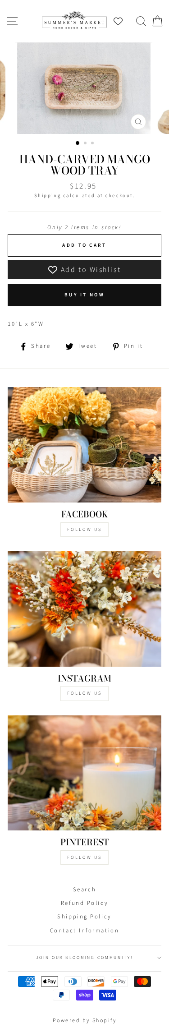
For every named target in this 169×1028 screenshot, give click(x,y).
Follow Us (84, 529)
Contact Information (84, 931)
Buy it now (84, 294)
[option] (84, 88)
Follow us (84, 693)
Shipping (47, 195)
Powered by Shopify (85, 1020)
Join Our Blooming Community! (84, 957)
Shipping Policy (84, 917)
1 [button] (78, 143)
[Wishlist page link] (123, 21)
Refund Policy (84, 903)
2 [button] (86, 144)
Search (84, 889)
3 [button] (93, 144)
